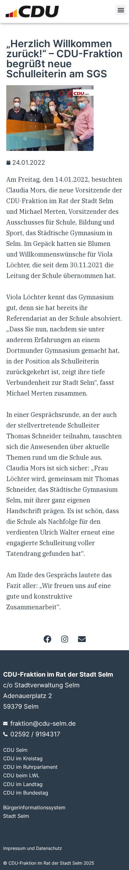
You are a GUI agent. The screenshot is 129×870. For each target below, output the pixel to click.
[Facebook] (47, 639)
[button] (121, 10)
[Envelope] (82, 639)
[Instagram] (64, 639)
